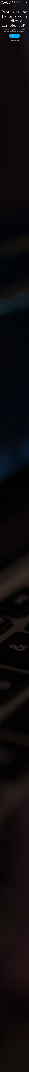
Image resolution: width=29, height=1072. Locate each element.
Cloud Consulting (14, 40)
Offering (14, 35)
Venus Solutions (10, 3)
